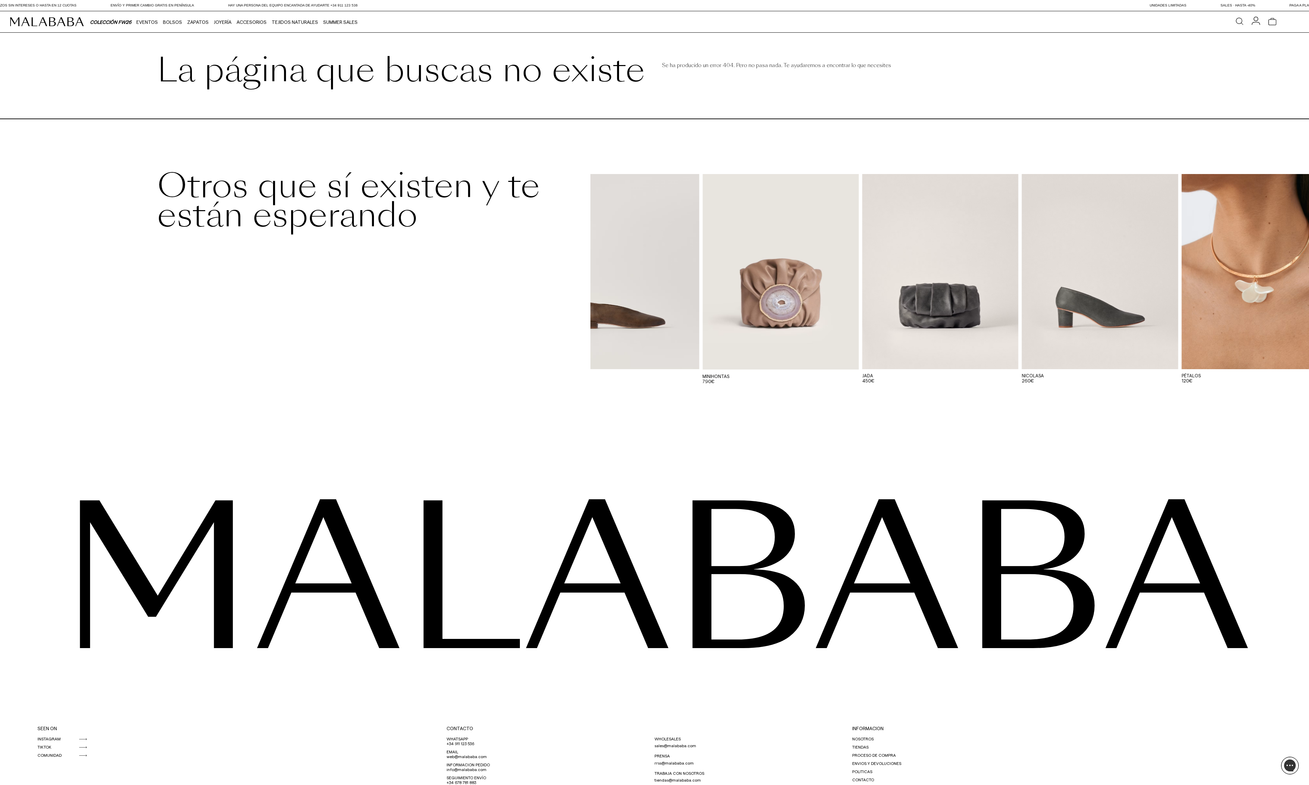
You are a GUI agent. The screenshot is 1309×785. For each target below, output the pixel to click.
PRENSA (662, 755)
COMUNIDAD (49, 755)
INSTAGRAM (49, 738)
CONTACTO (460, 728)
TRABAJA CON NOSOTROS (679, 773)
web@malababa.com (467, 756)
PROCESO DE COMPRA (874, 755)
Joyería (222, 22)
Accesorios (252, 22)
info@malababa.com (466, 769)
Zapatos (198, 22)
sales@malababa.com (675, 745)
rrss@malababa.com (674, 762)
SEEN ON (47, 728)
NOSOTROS (863, 738)
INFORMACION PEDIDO (468, 764)
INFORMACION (868, 728)
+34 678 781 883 (461, 782)
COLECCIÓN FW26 (110, 22)
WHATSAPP (457, 738)
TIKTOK (44, 746)
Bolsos (172, 22)
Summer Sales (340, 22)
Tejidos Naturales (295, 22)
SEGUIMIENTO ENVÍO (466, 777)
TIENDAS (860, 746)
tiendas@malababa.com (677, 780)
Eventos (147, 22)
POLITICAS (862, 771)
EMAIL (452, 751)
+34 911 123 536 (460, 743)
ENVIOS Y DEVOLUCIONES (876, 763)
